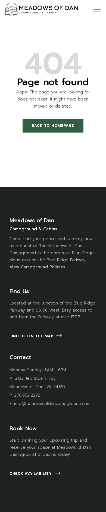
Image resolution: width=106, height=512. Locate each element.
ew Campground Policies (39, 267)
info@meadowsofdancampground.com (52, 404)
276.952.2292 (27, 395)
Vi (11, 267)
